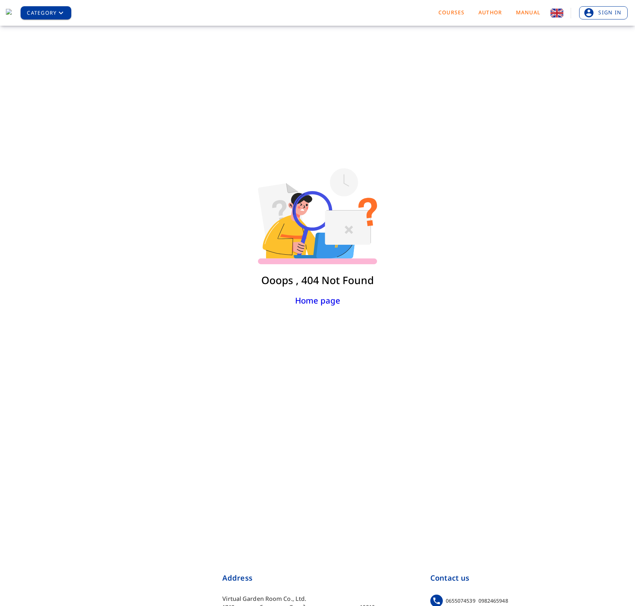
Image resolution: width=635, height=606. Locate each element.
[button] (46, 12)
